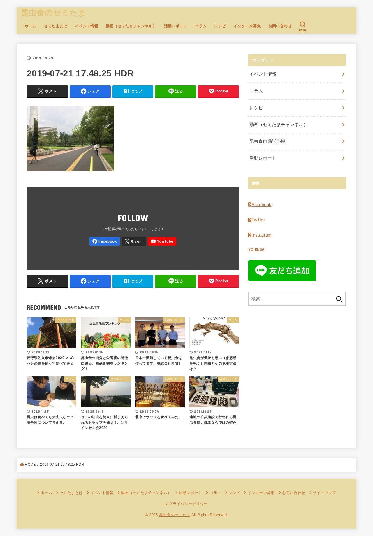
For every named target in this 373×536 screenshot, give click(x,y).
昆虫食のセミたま (53, 12)
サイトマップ (324, 493)
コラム (201, 26)
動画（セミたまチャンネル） (131, 26)
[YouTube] (162, 241)
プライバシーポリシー (188, 504)
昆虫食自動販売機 (267, 141)
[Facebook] (104, 241)
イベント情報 (86, 26)
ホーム (30, 26)
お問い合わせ (280, 26)
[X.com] (134, 241)
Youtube (256, 249)
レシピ (220, 26)
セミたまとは (55, 26)
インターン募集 (247, 26)
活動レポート (175, 26)
